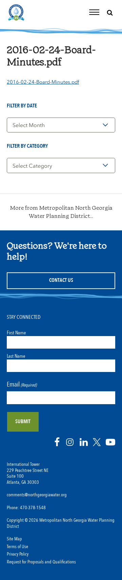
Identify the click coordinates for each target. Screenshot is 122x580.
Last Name (16, 356)
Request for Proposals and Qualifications (41, 562)
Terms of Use (17, 547)
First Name (16, 332)
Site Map (14, 539)
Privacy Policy (17, 554)
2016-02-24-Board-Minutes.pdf (43, 82)
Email (22, 384)
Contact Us (61, 280)
